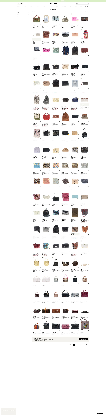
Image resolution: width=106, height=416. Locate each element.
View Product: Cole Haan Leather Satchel (65, 20)
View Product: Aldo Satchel (55, 151)
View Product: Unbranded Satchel (84, 135)
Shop (18, 3)
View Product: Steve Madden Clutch (65, 85)
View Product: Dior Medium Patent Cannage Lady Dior (46, 296)
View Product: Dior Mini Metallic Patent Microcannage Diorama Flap (75, 296)
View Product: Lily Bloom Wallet (55, 36)
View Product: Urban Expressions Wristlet (84, 198)
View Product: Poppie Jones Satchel (36, 69)
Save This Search (83, 339)
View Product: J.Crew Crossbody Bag (65, 36)
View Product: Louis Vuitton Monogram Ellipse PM (75, 264)
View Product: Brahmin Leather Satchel (36, 20)
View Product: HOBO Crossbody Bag (36, 231)
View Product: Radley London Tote (65, 231)
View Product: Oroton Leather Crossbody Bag (46, 69)
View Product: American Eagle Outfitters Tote (75, 85)
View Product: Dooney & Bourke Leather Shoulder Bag (84, 215)
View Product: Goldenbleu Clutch (75, 69)
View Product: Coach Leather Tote (36, 248)
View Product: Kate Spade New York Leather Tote (55, 69)
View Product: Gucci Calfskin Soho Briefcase (75, 328)
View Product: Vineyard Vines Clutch (65, 215)
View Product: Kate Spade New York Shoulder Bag (55, 20)
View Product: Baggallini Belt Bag (46, 85)
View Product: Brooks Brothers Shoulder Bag (55, 198)
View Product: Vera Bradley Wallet (84, 69)
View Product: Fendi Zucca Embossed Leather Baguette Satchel (65, 296)
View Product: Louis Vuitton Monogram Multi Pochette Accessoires (36, 311)
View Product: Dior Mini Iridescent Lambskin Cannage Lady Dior (55, 280)
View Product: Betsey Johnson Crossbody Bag (84, 248)
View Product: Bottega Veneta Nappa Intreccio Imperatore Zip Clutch (55, 328)
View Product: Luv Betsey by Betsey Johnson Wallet (75, 20)
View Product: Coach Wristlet (36, 36)
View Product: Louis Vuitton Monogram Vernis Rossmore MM (75, 311)
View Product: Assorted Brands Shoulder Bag (75, 248)
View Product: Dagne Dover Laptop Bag (75, 215)
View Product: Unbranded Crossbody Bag (75, 102)
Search (77, 3)
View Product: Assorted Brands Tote (36, 119)
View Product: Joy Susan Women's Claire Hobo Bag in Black (55, 264)
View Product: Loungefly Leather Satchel (84, 328)
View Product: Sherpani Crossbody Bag (55, 135)
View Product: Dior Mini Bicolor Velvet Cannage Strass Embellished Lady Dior (36, 296)
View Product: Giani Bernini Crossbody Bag (65, 248)
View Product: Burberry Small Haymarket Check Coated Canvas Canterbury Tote (65, 280)
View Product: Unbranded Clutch (75, 119)
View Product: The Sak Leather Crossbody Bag (46, 36)
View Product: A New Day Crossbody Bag (55, 102)
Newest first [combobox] (87, 11)
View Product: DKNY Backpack (55, 85)
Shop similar (34, 39)
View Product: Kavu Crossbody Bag (46, 102)
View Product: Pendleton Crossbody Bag (65, 183)
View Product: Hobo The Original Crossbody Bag (65, 198)
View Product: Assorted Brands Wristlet (36, 135)
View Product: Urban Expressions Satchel (84, 52)
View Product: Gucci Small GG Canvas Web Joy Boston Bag (36, 328)
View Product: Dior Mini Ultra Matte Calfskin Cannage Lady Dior (75, 280)
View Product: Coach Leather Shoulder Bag (46, 198)
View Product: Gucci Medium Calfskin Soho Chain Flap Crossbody (65, 328)
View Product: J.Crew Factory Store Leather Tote (46, 119)
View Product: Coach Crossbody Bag (75, 231)
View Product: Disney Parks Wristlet (84, 36)
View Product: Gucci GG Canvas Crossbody (65, 264)
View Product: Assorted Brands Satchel (36, 151)
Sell (21, 3)
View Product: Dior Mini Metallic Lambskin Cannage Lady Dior (84, 280)
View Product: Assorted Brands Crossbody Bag (46, 20)
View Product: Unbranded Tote (36, 215)
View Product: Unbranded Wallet (75, 36)
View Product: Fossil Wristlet (75, 198)
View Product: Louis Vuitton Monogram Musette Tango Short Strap (65, 311)
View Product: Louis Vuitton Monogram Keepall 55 (46, 311)
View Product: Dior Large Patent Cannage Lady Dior (84, 296)
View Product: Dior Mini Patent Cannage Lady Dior (55, 296)
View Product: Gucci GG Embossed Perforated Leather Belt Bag (84, 264)
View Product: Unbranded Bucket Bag (65, 151)
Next (87, 344)
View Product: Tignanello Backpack (75, 52)
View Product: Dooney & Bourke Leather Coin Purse (84, 119)
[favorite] (40, 24)
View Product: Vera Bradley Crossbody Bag (36, 198)
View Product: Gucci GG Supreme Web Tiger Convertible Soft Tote (46, 328)
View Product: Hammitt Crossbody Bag (55, 52)
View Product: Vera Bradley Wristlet (46, 248)
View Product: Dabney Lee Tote (46, 135)
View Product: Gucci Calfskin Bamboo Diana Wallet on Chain (55, 311)
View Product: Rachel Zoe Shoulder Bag (84, 231)
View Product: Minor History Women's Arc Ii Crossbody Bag (36, 264)
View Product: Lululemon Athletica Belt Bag (46, 151)
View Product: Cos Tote (46, 231)
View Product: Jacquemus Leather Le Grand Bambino (36, 280)
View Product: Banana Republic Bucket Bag (36, 102)
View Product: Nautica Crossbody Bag (55, 248)
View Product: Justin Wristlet (84, 20)
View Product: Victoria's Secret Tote (75, 183)
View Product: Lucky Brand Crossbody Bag (65, 69)
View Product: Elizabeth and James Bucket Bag (55, 231)
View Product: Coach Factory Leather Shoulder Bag (84, 102)
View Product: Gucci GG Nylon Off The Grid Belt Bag (84, 311)
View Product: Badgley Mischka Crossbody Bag (65, 102)
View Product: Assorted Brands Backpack (65, 52)
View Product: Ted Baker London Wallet (36, 52)
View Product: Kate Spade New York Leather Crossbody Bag (46, 52)
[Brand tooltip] (18, 14)
